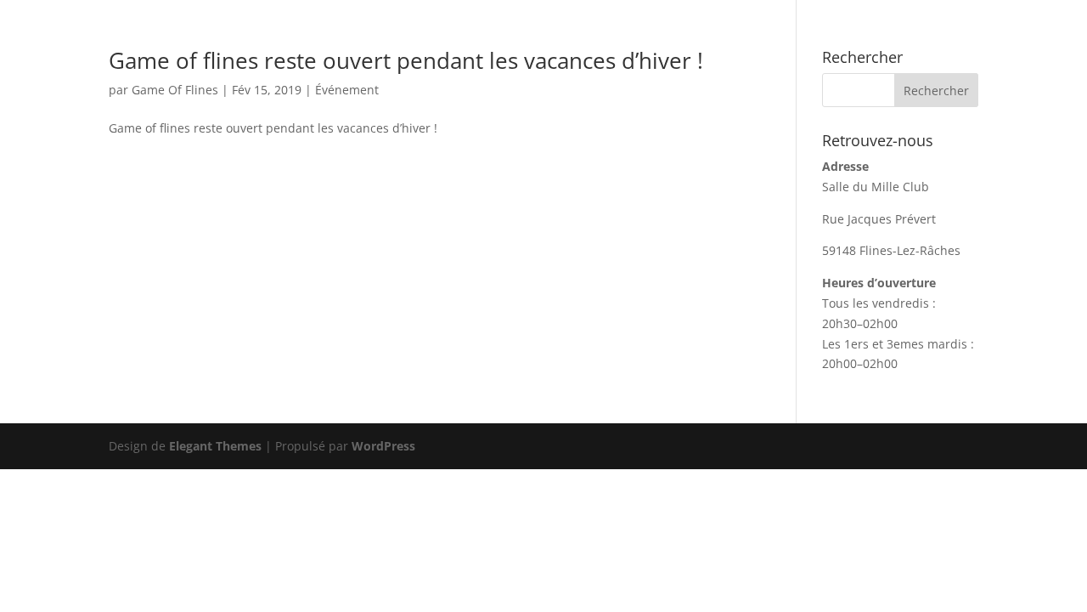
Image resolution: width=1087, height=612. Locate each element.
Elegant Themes (215, 446)
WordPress (383, 446)
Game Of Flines (175, 90)
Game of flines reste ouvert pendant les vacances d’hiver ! (406, 60)
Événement (347, 90)
